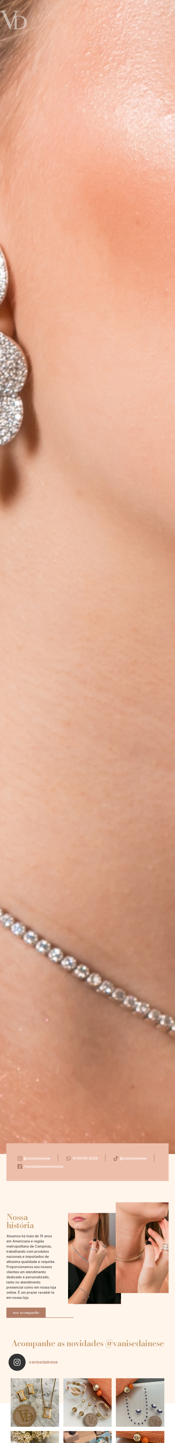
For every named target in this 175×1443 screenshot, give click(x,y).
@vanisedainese (36, 1158)
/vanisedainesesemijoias (43, 1166)
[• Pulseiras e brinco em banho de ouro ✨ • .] (87, 1402)
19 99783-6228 (85, 1158)
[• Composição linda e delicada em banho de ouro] (140, 1402)
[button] (26, 1312)
